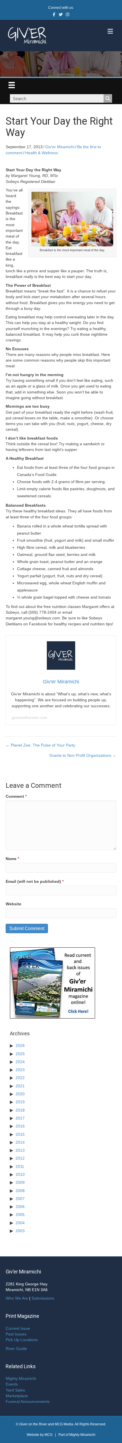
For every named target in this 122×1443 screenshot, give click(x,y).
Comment (16, 796)
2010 (20, 1174)
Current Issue (18, 1328)
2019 (20, 1102)
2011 (20, 1166)
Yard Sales (15, 1390)
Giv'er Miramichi (59, 147)
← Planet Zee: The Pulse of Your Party (40, 745)
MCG (48, 1435)
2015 (20, 1134)
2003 (20, 1230)
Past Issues (16, 1334)
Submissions (42, 1298)
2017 (20, 1118)
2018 (20, 1110)
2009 (20, 1182)
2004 (20, 1223)
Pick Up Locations (22, 1339)
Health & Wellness (41, 153)
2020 (20, 1094)
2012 (20, 1158)
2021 (20, 1086)
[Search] (108, 98)
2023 (20, 1069)
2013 (20, 1150)
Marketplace (17, 1395)
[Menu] (12, 85)
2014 (20, 1142)
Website (13, 904)
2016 (20, 1126)
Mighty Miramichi (21, 1378)
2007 (20, 1198)
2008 (20, 1190)
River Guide (16, 1348)
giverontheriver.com (29, 717)
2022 (20, 1077)
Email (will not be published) (35, 881)
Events (12, 1384)
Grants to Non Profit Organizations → (82, 755)
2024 (20, 1061)
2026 (20, 1045)
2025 (20, 1054)
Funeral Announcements (28, 1401)
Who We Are (17, 1298)
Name (12, 858)
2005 (20, 1214)
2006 (20, 1206)
